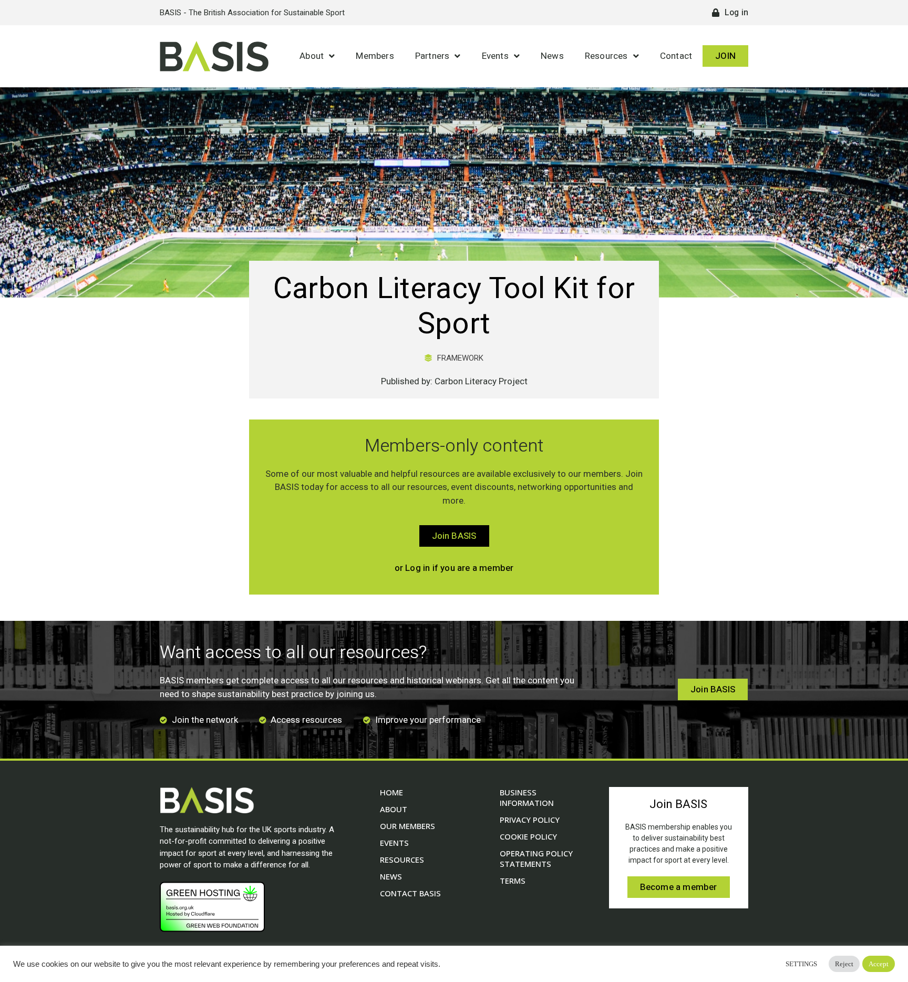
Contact (676, 56)
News (552, 56)
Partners (432, 56)
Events (495, 56)
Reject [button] (844, 964)
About (312, 56)
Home (391, 792)
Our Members (407, 826)
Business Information (527, 797)
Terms (512, 880)
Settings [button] (801, 964)
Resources (606, 56)
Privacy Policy (530, 819)
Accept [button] (879, 964)
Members (375, 56)
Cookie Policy (528, 836)
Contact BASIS (410, 893)
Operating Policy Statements (536, 858)
